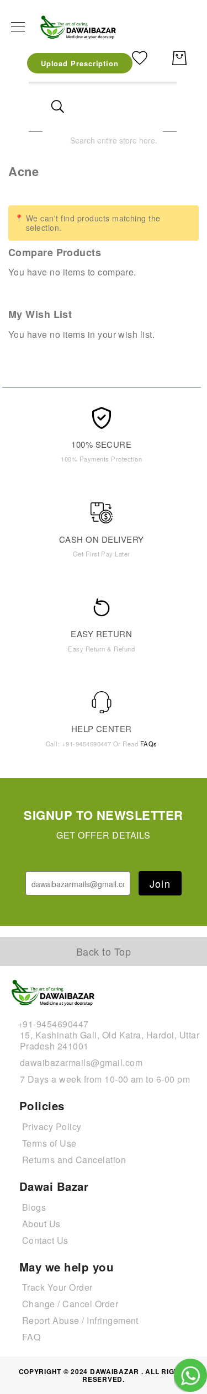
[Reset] (147, 106)
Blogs (34, 1207)
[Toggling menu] (18, 26)
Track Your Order (57, 1287)
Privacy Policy (52, 1126)
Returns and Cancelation (74, 1159)
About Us (41, 1223)
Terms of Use (49, 1143)
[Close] (57, 106)
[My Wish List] (140, 56)
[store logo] (78, 27)
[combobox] (103, 139)
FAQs (148, 743)
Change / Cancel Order (70, 1303)
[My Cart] (179, 58)
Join (160, 883)
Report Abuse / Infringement (80, 1320)
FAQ (31, 1337)
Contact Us (45, 1240)
